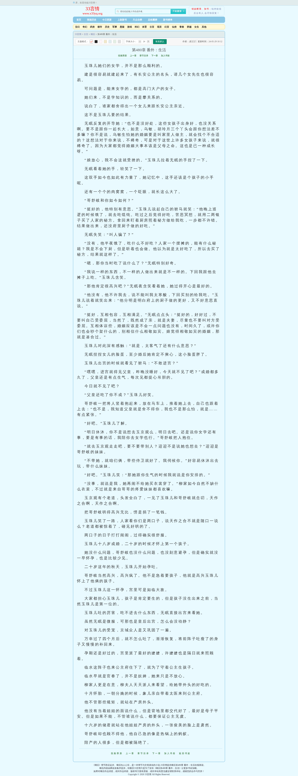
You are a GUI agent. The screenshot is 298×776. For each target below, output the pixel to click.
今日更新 (107, 19)
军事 (114, 27)
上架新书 (122, 19)
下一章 (154, 55)
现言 (159, 27)
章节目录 (144, 55)
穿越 (189, 27)
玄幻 (77, 27)
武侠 (92, 27)
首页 (79, 19)
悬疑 (122, 27)
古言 (152, 27)
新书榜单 (167, 19)
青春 (181, 27)
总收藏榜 (152, 19)
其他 (204, 27)
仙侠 (174, 27)
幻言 (167, 27)
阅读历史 (91, 19)
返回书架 (185, 753)
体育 (144, 27)
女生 (196, 27)
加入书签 (165, 55)
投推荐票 (122, 55)
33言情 (92, 8)
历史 (107, 27)
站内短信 (216, 9)
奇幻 (85, 27)
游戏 (129, 27)
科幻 (137, 27)
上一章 (133, 55)
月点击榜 (137, 19)
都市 (99, 27)
